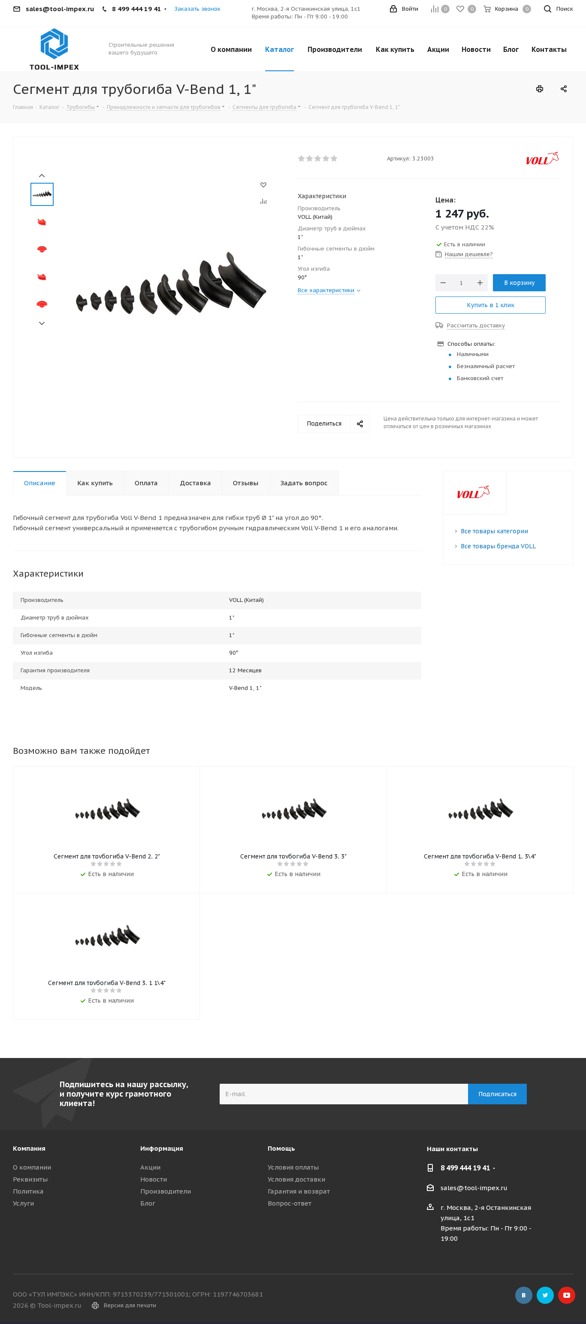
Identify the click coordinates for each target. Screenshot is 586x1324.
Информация (161, 1148)
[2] (310, 158)
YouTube (566, 1295)
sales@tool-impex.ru (474, 1188)
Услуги (23, 1203)
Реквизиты (30, 1179)
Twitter (545, 1295)
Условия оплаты (293, 1167)
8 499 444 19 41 (465, 1168)
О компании (32, 1167)
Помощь (281, 1148)
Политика (28, 1191)
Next (42, 323)
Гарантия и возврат (299, 1191)
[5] (334, 158)
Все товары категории (494, 531)
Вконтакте (523, 1295)
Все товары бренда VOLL (498, 546)
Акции (150, 1167)
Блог (147, 1203)
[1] (302, 158)
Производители (165, 1191)
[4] (326, 158)
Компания (29, 1148)
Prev (42, 175)
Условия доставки (296, 1179)
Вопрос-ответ (289, 1203)
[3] (318, 158)
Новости (153, 1179)
